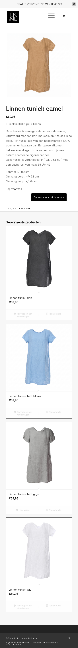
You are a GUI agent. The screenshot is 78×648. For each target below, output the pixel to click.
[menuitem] (51, 15)
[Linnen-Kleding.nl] (32, 15)
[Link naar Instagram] (69, 637)
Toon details (54, 314)
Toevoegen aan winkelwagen (49, 197)
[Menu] (50, 15)
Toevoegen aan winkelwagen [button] (24, 315)
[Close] (74, 4)
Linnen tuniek (23, 208)
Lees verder (24, 510)
